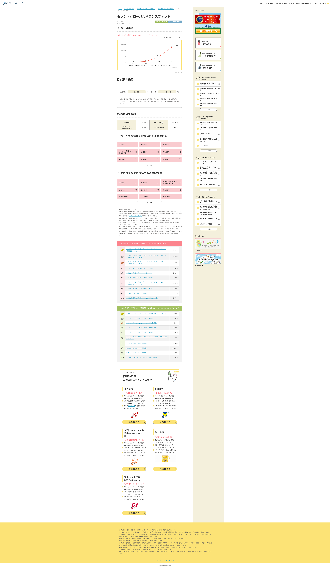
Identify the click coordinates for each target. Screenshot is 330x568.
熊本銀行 (144, 159)
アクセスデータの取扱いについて (165, 560)
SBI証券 (121, 145)
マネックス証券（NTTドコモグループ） (126, 152)
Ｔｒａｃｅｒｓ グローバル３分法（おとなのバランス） (141, 357)
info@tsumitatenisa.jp (135, 215)
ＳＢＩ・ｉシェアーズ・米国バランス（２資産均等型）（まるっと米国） (146, 313)
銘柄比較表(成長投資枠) (303, 3)
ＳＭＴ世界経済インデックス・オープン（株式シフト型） (142, 298)
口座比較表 (269, 3)
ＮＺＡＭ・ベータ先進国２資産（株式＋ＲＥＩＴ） (140, 288)
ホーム (261, 3)
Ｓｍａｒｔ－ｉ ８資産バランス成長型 (137, 293)
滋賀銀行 (166, 159)
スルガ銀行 (144, 196)
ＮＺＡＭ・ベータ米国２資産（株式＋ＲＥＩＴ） (139, 268)
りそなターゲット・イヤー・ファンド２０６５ (139, 273)
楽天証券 (144, 152)
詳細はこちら (134, 422)
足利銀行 (166, 152)
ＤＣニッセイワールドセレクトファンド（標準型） (140, 332)
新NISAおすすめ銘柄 (129, 8)
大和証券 (144, 145)
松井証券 (166, 145)
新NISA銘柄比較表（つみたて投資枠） (146, 8)
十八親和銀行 (123, 196)
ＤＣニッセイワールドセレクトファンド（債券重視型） (141, 327)
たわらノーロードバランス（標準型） (136, 343)
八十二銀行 (166, 196)
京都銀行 (122, 159)
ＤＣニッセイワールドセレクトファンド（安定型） (140, 318)
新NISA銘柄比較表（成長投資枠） (166, 8)
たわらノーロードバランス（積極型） (136, 352)
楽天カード (131, 406)
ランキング (323, 3)
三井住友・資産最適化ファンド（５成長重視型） (139, 277)
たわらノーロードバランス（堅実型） (136, 348)
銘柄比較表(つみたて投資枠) (285, 3)
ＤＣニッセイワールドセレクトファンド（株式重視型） (141, 323)
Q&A (315, 3)
